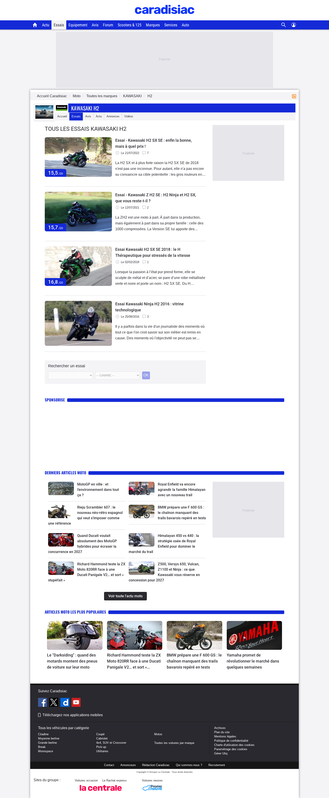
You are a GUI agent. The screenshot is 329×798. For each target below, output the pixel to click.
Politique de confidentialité (231, 740)
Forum (108, 25)
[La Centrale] (101, 792)
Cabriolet (102, 738)
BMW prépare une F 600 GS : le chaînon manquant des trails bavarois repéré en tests (182, 512)
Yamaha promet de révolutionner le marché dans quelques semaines (253, 661)
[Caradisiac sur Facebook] (43, 703)
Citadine (43, 734)
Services (170, 25)
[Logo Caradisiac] (164, 18)
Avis (95, 25)
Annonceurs (128, 765)
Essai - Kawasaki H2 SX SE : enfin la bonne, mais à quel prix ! (153, 143)
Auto (185, 25)
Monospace (45, 751)
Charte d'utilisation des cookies (234, 745)
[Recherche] (284, 25)
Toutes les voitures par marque (174, 743)
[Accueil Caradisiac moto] (35, 24)
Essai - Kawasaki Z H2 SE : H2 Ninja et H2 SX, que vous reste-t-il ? (155, 197)
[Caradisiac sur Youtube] (76, 703)
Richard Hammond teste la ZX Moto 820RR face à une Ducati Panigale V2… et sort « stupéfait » (134, 661)
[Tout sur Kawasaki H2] (44, 117)
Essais (59, 25)
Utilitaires (102, 751)
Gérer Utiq (220, 753)
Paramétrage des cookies (230, 749)
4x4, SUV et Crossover (111, 742)
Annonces (113, 116)
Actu (45, 25)
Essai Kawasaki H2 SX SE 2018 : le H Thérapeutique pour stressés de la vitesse (152, 252)
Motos (158, 734)
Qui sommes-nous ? (189, 765)
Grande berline (47, 742)
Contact (109, 765)
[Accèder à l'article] (61, 488)
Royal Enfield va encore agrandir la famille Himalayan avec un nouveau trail (181, 489)
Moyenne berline (48, 738)
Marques (153, 25)
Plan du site (222, 732)
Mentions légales (225, 736)
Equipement (77, 25)
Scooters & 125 (129, 25)
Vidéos (128, 116)
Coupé (100, 734)
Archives (220, 728)
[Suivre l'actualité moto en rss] (295, 96)
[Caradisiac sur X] (54, 703)
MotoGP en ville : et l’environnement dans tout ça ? (98, 489)
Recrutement (216, 765)
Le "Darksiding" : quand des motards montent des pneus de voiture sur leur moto (72, 661)
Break (42, 747)
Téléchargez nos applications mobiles (73, 715)
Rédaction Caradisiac (156, 765)
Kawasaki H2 (85, 108)
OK (146, 375)
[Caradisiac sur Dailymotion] (65, 703)
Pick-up (101, 747)
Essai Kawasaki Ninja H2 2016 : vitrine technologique (149, 307)
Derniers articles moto (65, 472)
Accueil (62, 116)
